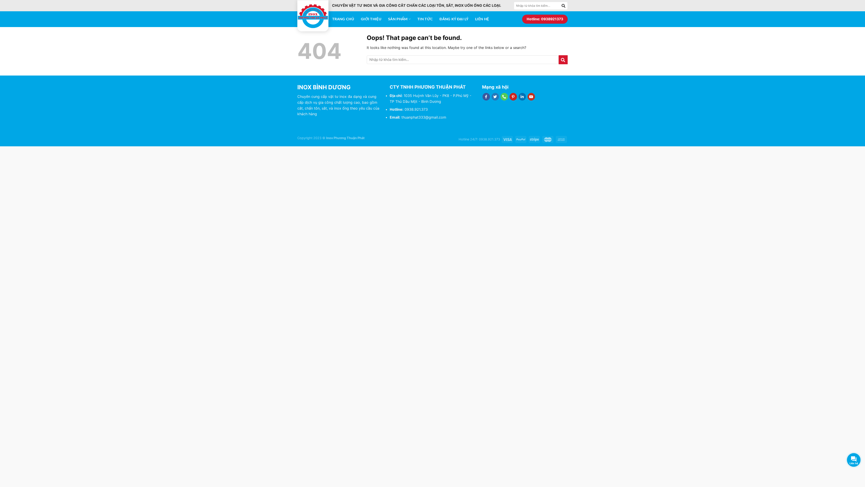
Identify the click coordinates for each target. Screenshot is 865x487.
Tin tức (425, 19)
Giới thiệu (371, 19)
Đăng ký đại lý (453, 19)
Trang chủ (343, 19)
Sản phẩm (398, 19)
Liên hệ (482, 19)
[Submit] (564, 6)
